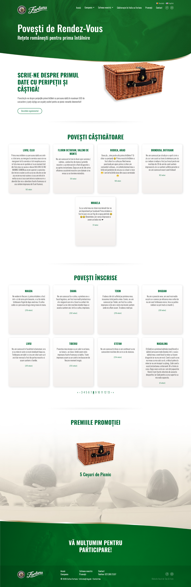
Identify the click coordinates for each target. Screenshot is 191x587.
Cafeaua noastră (104, 7)
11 (102, 392)
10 (99, 392)
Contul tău (97, 579)
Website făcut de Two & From (162, 578)
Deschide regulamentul (29, 110)
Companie (88, 7)
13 (108, 392)
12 (105, 392)
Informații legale (85, 579)
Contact (159, 7)
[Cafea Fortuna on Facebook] (167, 8)
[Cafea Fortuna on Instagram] (171, 8)
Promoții (148, 7)
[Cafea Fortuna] (32, 10)
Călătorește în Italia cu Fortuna (129, 7)
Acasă (78, 7)
